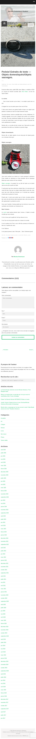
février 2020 (4, 623)
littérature (25, 235)
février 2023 (4, 531)
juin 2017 (3, 718)
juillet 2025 (3, 478)
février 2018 (4, 693)
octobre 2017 (4, 705)
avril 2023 (3, 525)
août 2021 (3, 576)
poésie (29, 235)
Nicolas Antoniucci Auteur (18, 11)
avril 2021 (3, 585)
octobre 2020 (4, 598)
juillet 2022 (3, 550)
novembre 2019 (4, 629)
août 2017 (3, 712)
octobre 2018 (4, 667)
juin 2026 (3, 456)
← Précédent (5, 349)
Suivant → (31, 349)
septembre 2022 (5, 544)
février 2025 (4, 490)
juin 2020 (3, 610)
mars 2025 (3, 487)
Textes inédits (14, 84)
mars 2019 (3, 655)
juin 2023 (3, 522)
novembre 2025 (4, 475)
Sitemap (24, 730)
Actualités (3, 418)
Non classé (3, 434)
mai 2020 (3, 614)
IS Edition (13, 731)
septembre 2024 (5, 497)
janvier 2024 (4, 506)
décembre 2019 (4, 626)
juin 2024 (3, 500)
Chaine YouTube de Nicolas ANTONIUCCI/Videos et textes (15, 399)
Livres (10, 84)
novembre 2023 (4, 509)
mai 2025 (3, 484)
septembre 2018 (5, 670)
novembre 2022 (4, 541)
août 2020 (3, 604)
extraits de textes (14, 235)
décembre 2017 (4, 699)
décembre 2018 (4, 661)
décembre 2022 (4, 538)
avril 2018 (3, 686)
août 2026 (3, 449)
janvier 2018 (4, 696)
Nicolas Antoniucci (23, 84)
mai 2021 (3, 582)
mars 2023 (3, 528)
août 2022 (3, 547)
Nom (3, 311)
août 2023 (3, 516)
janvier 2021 (4, 591)
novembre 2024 (4, 494)
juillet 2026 (3, 452)
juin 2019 (3, 645)
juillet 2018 (3, 677)
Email (3, 317)
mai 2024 (3, 503)
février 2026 (4, 468)
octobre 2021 (4, 569)
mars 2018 (3, 689)
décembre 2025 (4, 471)
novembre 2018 (4, 664)
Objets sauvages (6, 183)
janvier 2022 (4, 560)
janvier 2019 (4, 658)
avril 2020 (3, 617)
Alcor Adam (25, 91)
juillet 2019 (3, 642)
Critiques (3, 424)
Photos (2, 437)
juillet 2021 (3, 579)
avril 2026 (3, 462)
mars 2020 (3, 620)
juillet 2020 (3, 607)
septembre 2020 (5, 601)
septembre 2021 (5, 573)
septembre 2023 (5, 513)
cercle (4, 212)
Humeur (3, 427)
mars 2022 (3, 557)
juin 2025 (3, 481)
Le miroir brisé (20, 235)
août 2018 (3, 674)
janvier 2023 (4, 535)
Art (7, 84)
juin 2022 (3, 554)
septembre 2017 (5, 708)
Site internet (5, 324)
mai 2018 (3, 683)
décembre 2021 (4, 563)
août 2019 (3, 639)
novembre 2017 (4, 702)
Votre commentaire (6, 295)
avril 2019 (3, 652)
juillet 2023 (3, 519)
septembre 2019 (5, 636)
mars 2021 (3, 588)
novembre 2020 (4, 595)
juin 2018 (3, 680)
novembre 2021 (4, 566)
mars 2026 (3, 465)
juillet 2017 (3, 715)
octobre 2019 (4, 633)
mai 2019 (3, 648)
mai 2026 (3, 459)
